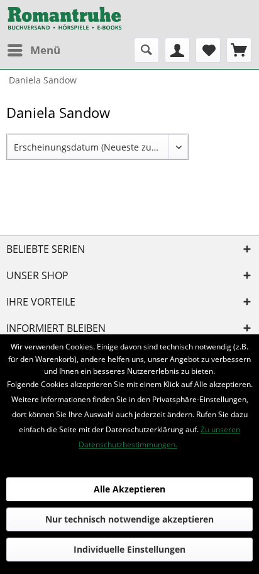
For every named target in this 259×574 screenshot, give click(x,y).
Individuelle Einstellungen (129, 549)
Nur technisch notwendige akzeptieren (129, 519)
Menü (45, 50)
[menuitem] (33, 50)
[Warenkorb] (238, 50)
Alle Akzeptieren (129, 489)
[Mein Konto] (177, 50)
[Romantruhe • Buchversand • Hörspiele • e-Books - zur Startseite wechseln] (64, 18)
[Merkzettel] (208, 50)
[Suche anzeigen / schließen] (146, 50)
